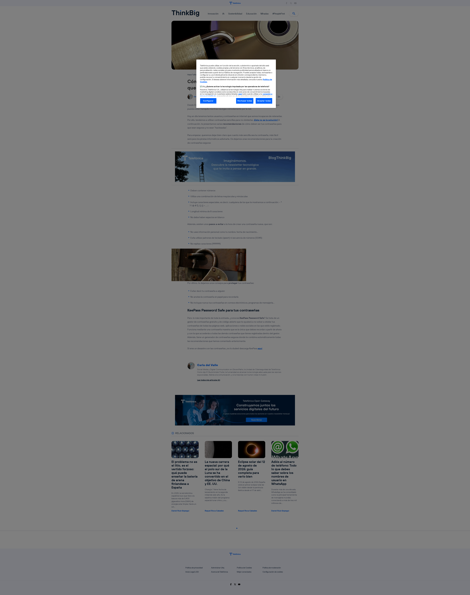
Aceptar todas (264, 101)
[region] (236, 84)
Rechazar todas (244, 101)
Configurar (208, 101)
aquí (240, 94)
